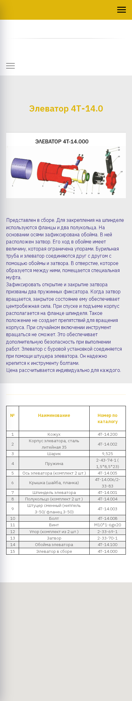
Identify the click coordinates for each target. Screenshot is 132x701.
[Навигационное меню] (121, 10)
